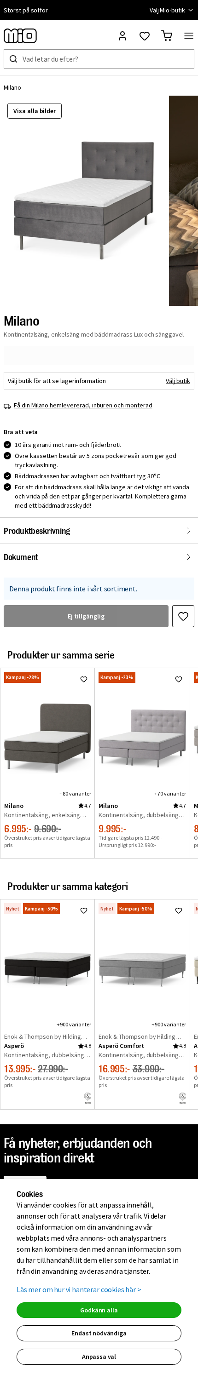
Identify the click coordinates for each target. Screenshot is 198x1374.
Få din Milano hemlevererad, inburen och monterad (83, 405)
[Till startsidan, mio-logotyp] (20, 36)
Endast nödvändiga (98, 1333)
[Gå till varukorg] (166, 36)
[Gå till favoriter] (144, 36)
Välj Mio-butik (167, 10)
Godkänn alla (98, 1310)
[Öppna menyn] (189, 36)
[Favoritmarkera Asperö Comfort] (178, 910)
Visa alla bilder (34, 111)
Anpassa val (99, 1356)
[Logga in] (122, 36)
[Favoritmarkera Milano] (183, 616)
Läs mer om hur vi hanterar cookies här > (79, 1289)
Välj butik (178, 381)
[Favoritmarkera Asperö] (83, 910)
